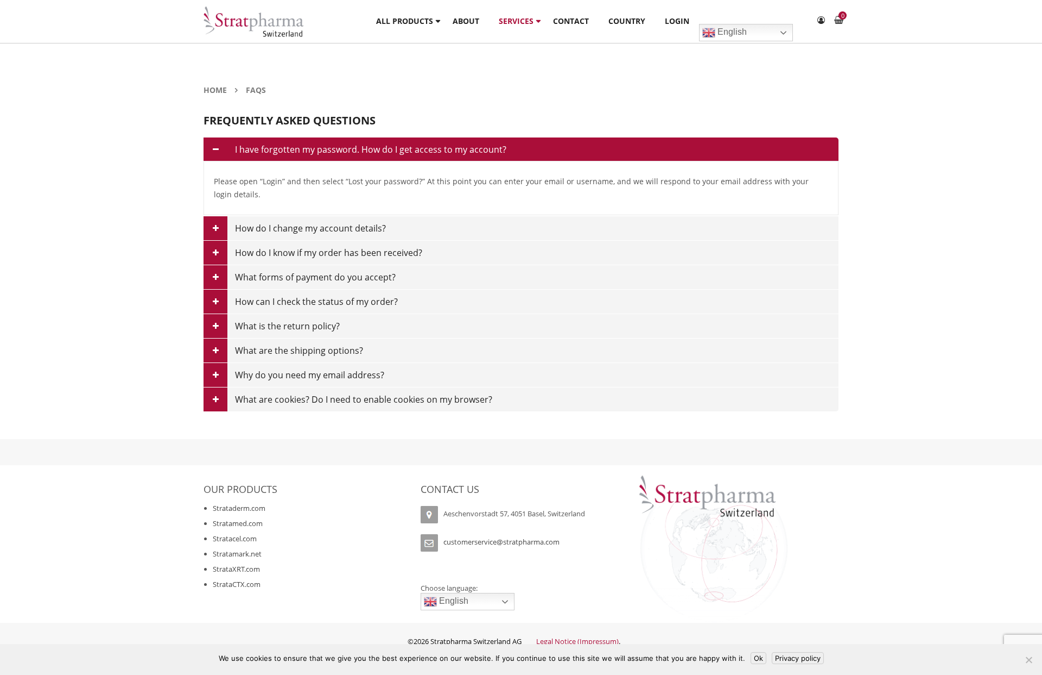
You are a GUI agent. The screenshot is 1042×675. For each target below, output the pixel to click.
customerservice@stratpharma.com (501, 542)
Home (215, 90)
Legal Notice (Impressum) (577, 641)
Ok (758, 658)
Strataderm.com (239, 508)
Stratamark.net (237, 554)
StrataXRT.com (236, 569)
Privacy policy (798, 658)
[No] (1028, 659)
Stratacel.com (235, 538)
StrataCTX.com (236, 584)
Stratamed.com (238, 523)
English (731, 31)
